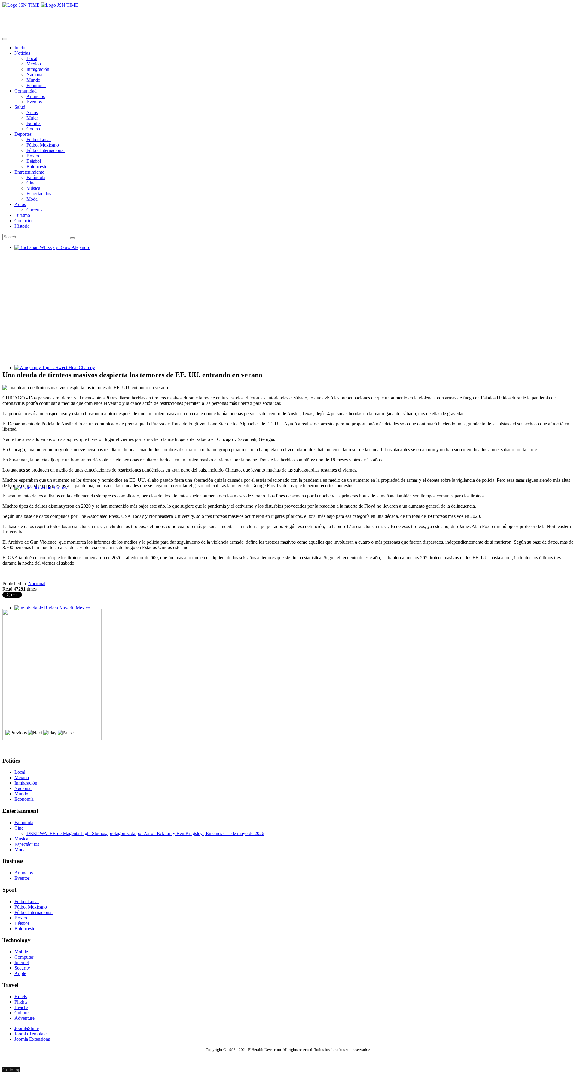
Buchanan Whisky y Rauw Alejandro (50, 252)
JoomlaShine (26, 1028)
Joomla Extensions (32, 1039)
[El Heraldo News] (40, 5)
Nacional (36, 583)
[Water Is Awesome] (52, 738)
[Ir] (72, 238)
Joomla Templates (31, 1033)
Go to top (11, 1069)
